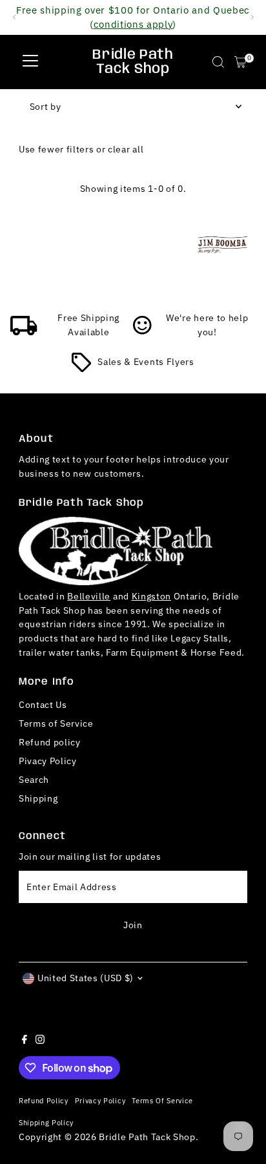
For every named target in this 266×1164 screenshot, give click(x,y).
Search (34, 779)
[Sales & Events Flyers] (81, 369)
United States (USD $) (85, 978)
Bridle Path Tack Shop (132, 62)
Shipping (38, 798)
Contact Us (43, 705)
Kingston (151, 596)
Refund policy (50, 742)
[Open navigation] (30, 62)
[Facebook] (24, 1040)
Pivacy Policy (48, 761)
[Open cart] (240, 62)
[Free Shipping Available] (23, 332)
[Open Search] (218, 62)
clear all (125, 149)
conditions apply (133, 23)
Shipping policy (46, 1122)
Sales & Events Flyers (145, 362)
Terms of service (162, 1100)
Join (133, 925)
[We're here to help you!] (142, 332)
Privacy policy (100, 1100)
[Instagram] (40, 1040)
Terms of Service (56, 723)
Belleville (88, 596)
